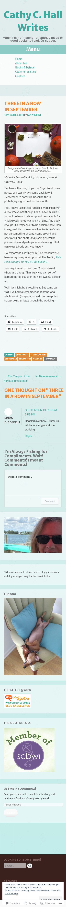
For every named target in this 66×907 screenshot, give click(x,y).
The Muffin (25, 359)
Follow (10, 812)
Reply (28, 436)
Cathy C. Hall (34, 115)
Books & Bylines (25, 67)
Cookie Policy (11, 893)
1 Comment (51, 359)
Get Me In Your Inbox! (20, 788)
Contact (20, 76)
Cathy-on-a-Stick (25, 71)
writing (9, 355)
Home (18, 58)
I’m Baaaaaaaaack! (48, 376)
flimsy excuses (38, 355)
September (11, 359)
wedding (37, 359)
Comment (50, 501)
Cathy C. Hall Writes (33, 21)
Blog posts (22, 355)
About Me (21, 63)
